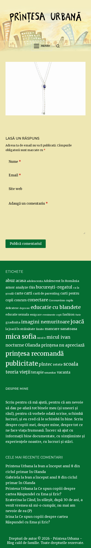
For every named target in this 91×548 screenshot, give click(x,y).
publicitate (22, 363)
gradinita (13, 322)
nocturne (15, 345)
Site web (15, 189)
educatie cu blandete (56, 307)
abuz (10, 280)
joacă (77, 321)
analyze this (25, 287)
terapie (37, 372)
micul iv (41, 338)
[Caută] (57, 46)
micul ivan (58, 337)
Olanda (32, 345)
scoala (70, 364)
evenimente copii (52, 314)
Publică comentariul (25, 244)
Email (15, 175)
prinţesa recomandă (35, 353)
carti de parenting (46, 293)
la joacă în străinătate (20, 329)
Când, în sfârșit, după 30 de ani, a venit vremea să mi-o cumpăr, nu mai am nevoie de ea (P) (44, 505)
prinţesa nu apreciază (62, 345)
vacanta (63, 372)
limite (40, 329)
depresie (24, 308)
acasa (21, 280)
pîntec (45, 364)
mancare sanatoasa (61, 329)
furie (78, 314)
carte (19, 293)
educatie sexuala (17, 314)
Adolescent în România (61, 281)
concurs (20, 300)
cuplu (69, 300)
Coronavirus (57, 300)
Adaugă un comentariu (28, 203)
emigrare (36, 314)
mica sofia (21, 336)
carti (28, 293)
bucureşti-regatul (54, 287)
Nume (15, 162)
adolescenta (35, 281)
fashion (68, 314)
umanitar (50, 372)
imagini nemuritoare (45, 322)
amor (10, 287)
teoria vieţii (18, 372)
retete (58, 365)
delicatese (12, 308)
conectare (38, 299)
